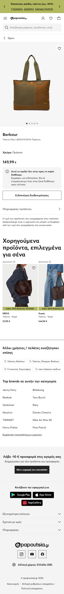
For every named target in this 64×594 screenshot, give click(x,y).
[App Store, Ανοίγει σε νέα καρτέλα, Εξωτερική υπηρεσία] (43, 495)
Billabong (38, 390)
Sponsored (7, 262)
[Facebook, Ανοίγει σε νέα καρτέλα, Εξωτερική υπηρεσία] (42, 554)
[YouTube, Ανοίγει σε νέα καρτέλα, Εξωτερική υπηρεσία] (32, 554)
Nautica (7, 412)
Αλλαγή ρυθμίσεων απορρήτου (38, 583)
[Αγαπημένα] (51, 18)
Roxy (35, 405)
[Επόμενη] (59, 6)
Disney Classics (42, 412)
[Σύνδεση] (43, 18)
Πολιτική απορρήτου (32, 588)
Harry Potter (10, 427)
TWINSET (8, 420)
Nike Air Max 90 (42, 420)
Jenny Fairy (9, 390)
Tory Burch (39, 397)
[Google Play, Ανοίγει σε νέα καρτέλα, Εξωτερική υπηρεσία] (20, 495)
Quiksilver (8, 405)
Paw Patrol (39, 427)
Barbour (10, 134)
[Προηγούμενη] (5, 6)
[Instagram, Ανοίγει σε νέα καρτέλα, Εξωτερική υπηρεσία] (21, 554)
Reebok (7, 397)
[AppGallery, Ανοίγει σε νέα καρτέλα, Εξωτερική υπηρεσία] (32, 503)
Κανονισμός (13, 583)
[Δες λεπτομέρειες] (59, 209)
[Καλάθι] (59, 18)
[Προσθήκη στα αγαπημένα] (59, 48)
